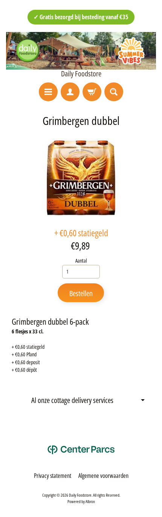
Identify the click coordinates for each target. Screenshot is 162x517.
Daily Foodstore (81, 74)
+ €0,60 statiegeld (81, 233)
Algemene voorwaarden (103, 475)
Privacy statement (52, 475)
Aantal (81, 260)
